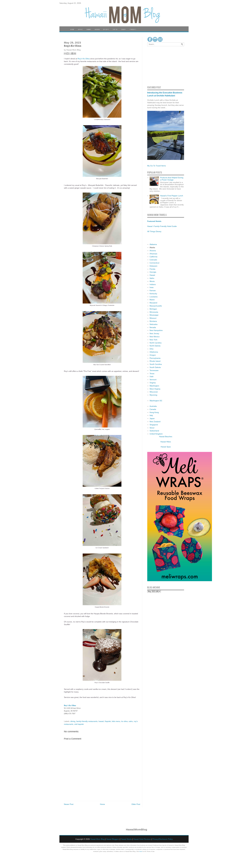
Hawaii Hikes (165, 442)
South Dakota (155, 367)
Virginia (153, 383)
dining (72, 721)
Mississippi (154, 315)
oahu (131, 721)
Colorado (153, 260)
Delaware (153, 266)
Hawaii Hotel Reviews (142, 839)
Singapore (154, 425)
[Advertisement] (155, 65)
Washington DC (156, 401)
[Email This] (65, 53)
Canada (153, 409)
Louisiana (153, 297)
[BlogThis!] (67, 53)
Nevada (153, 327)
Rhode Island (155, 361)
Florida (152, 269)
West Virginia (155, 389)
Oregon (153, 355)
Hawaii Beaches (165, 436)
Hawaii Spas (166, 447)
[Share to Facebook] (72, 53)
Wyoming (153, 395)
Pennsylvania (155, 358)
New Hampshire (156, 330)
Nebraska (153, 324)
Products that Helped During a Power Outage (171, 179)
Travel (123, 29)
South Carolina (156, 364)
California (153, 257)
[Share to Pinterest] (75, 53)
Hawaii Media (126, 839)
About (80, 29)
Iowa (151, 287)
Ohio (151, 349)
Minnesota (154, 312)
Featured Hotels (154, 221)
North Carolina (155, 343)
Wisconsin (154, 392)
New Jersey (154, 333)
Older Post (135, 804)
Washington (154, 386)
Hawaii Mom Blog (97, 839)
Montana (153, 321)
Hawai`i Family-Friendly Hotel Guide (162, 226)
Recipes (106, 29)
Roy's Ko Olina (84, 59)
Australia (153, 406)
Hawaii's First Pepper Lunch (171, 196)
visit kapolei (79, 724)
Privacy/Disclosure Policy (162, 839)
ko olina (124, 721)
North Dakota (155, 346)
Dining (88, 29)
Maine (152, 300)
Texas (152, 373)
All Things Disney (154, 231)
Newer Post (68, 804)
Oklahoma (154, 352)
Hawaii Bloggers (112, 839)
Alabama (153, 244)
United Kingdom (156, 434)
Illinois (152, 281)
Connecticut (154, 263)
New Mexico (155, 337)
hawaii (101, 721)
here (140, 851)
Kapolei (108, 721)
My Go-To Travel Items (156, 166)
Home (72, 29)
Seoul (152, 428)
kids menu (116, 721)
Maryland (153, 303)
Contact (133, 29)
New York (153, 340)
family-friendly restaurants (87, 721)
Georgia (153, 272)
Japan (152, 418)
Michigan (153, 309)
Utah (151, 376)
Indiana (153, 284)
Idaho (152, 278)
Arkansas (153, 254)
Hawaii (97, 29)
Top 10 (115, 29)
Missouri (153, 318)
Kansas (153, 290)
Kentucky (153, 294)
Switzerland (154, 431)
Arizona (153, 251)
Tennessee (154, 370)
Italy (151, 415)
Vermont (153, 380)
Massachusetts (156, 306)
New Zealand (155, 422)
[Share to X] (70, 53)
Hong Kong (154, 412)
